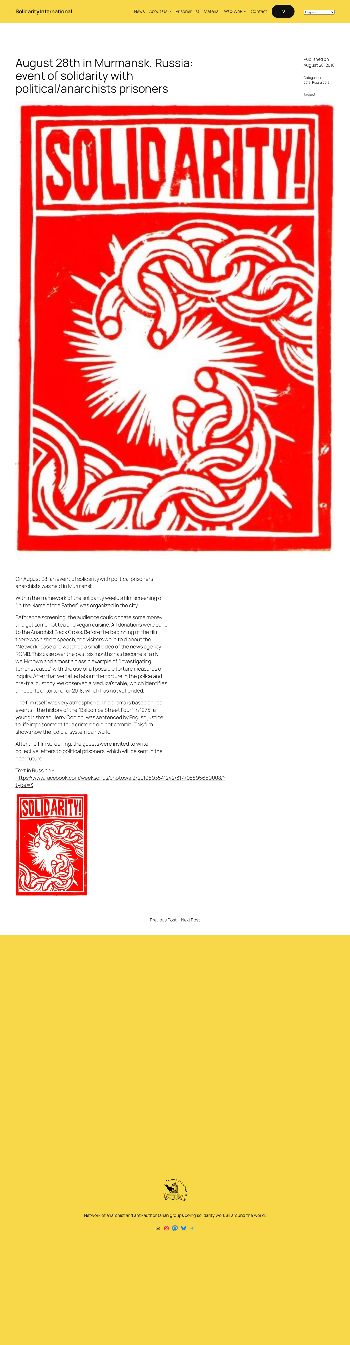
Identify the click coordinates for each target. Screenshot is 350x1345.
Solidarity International (43, 11)
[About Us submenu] (169, 11)
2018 (307, 82)
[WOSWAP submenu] (245, 11)
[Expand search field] (283, 11)
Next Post (190, 920)
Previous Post (163, 920)
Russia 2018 (321, 82)
